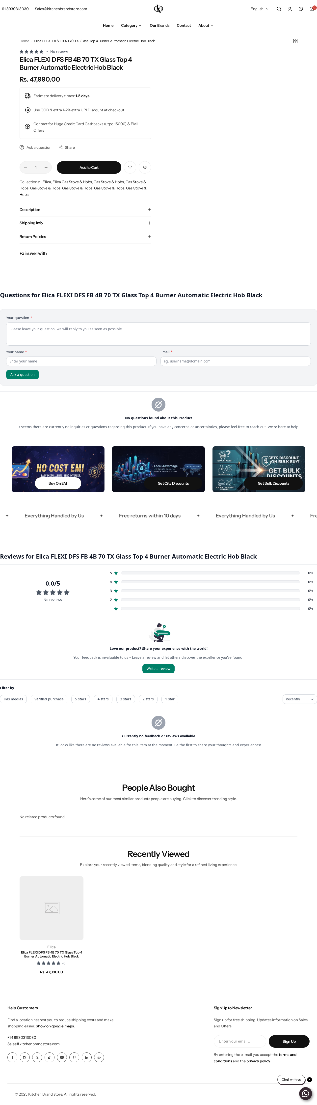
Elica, (48, 181)
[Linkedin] (87, 1057)
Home (24, 41)
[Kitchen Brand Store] (158, 9)
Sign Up (289, 1041)
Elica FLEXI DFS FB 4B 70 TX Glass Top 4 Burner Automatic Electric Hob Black (51, 954)
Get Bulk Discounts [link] (273, 483)
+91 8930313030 (21, 1037)
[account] (289, 8)
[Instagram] (25, 1057)
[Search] (278, 8)
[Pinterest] (74, 1057)
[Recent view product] (300, 8)
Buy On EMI (58, 483)
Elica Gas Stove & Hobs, (73, 181)
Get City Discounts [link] (173, 483)
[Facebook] (12, 1057)
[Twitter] (37, 1057)
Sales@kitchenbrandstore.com (33, 1044)
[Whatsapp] (99, 1057)
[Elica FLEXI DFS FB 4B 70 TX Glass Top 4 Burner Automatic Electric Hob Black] (51, 908)
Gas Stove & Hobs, (110, 181)
